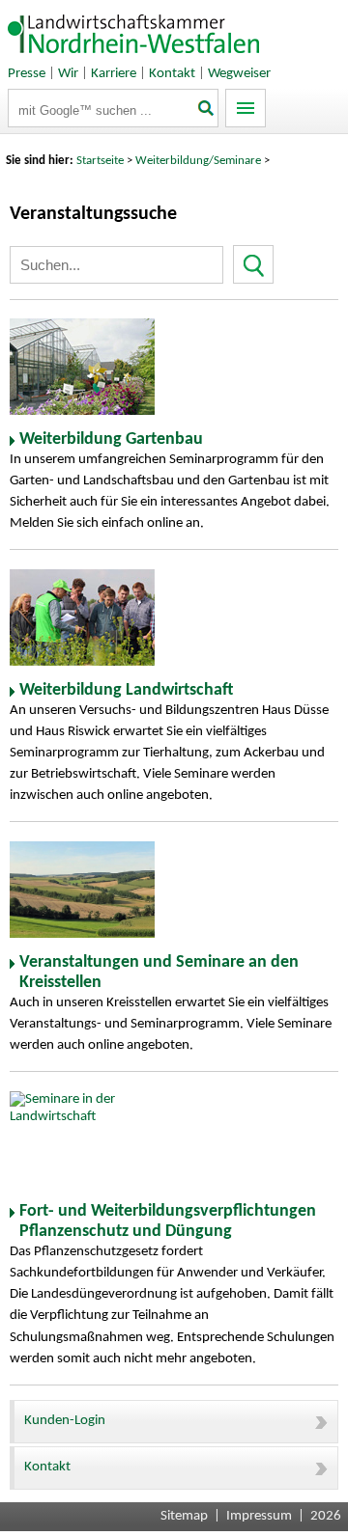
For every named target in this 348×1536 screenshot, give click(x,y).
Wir (68, 74)
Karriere (113, 74)
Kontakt (172, 74)
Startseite (100, 160)
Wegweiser (239, 74)
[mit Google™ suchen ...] (207, 110)
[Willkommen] (134, 57)
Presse (26, 74)
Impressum (259, 1516)
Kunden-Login (64, 1420)
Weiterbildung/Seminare (198, 160)
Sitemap (184, 1516)
